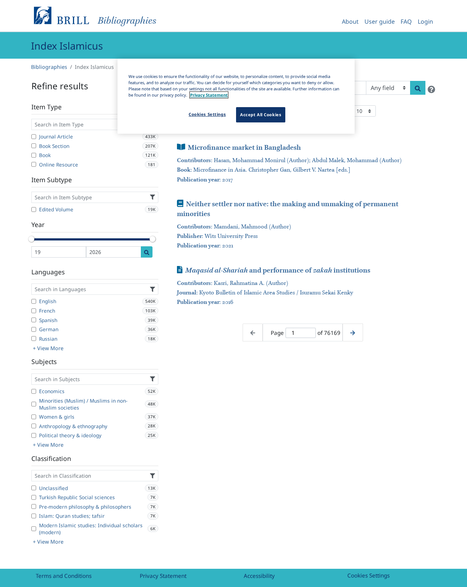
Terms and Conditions (64, 575)
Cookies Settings (368, 575)
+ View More (48, 348)
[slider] (31, 239)
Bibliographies (49, 66)
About (350, 21)
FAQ (406, 21)
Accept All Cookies (260, 114)
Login (425, 21)
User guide (379, 21)
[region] (236, 96)
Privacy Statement (163, 575)
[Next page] (352, 332)
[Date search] (147, 252)
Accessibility (259, 575)
